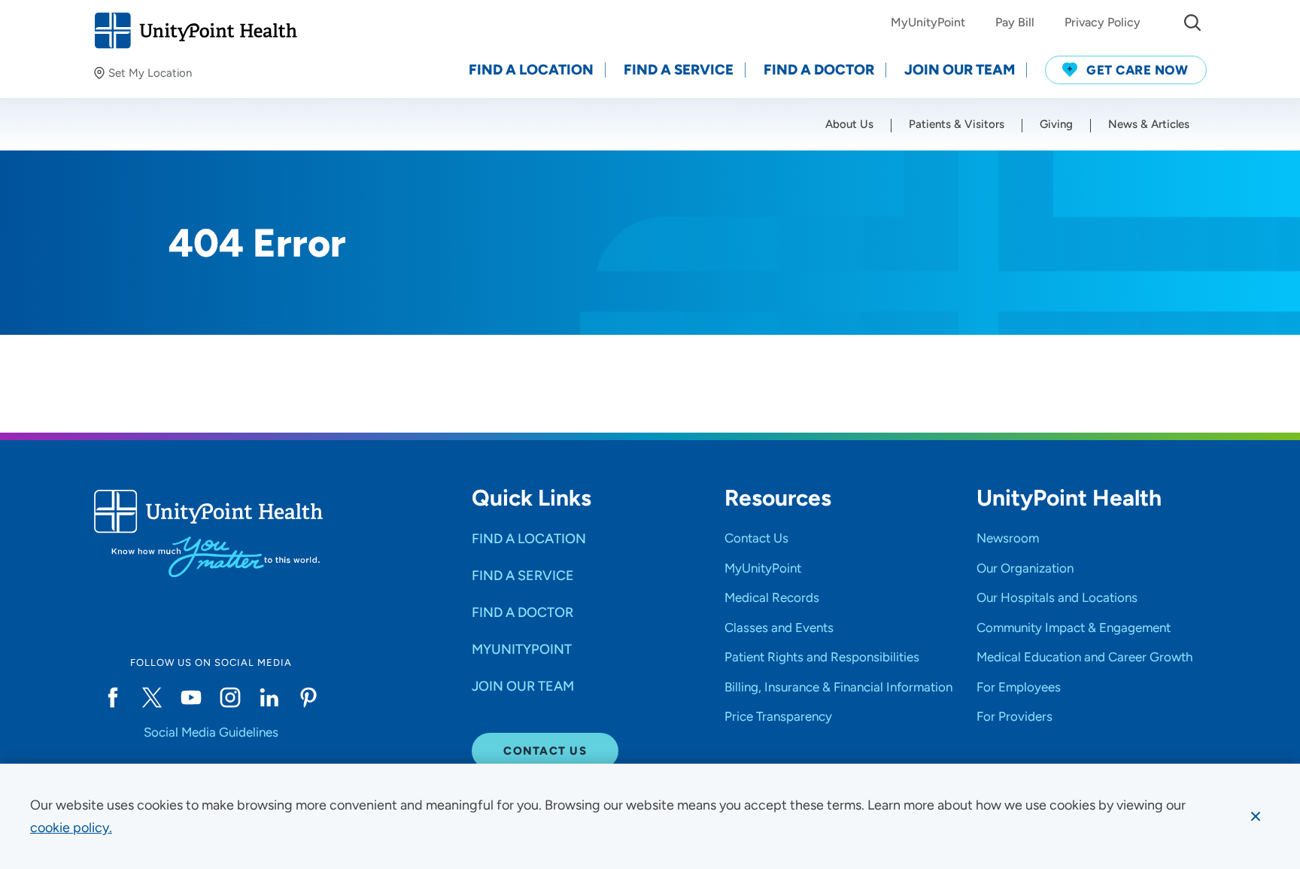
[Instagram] (230, 697)
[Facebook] (113, 697)
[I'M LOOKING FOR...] (1192, 22)
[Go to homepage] (195, 30)
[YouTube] (191, 697)
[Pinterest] (308, 697)
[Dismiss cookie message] (1255, 816)
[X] (152, 697)
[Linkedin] (269, 697)
